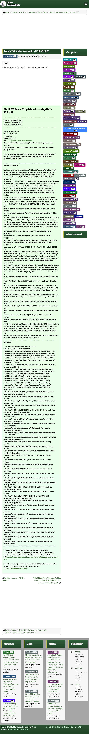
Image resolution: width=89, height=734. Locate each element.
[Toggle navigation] (85, 3)
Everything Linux (72, 94)
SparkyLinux (70, 213)
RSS (76, 727)
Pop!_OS (80, 175)
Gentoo (70, 108)
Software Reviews (72, 209)
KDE (82, 121)
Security (70, 195)
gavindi (77, 652)
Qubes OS (70, 182)
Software (70, 206)
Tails (79, 216)
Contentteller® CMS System (19, 729)
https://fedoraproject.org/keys (17, 568)
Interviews (70, 121)
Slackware (70, 202)
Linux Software (72, 151)
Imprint (48, 727)
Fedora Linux (11, 56)
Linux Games (71, 134)
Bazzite (69, 77)
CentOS (70, 80)
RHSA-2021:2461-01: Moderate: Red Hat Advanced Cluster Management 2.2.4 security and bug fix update (47, 580)
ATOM (80, 727)
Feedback (70, 101)
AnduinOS (70, 70)
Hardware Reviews (72, 118)
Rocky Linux (71, 192)
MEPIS (69, 165)
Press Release (71, 178)
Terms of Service (57, 727)
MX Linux (80, 165)
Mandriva (70, 158)
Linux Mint (70, 141)
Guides (81, 111)
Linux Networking (72, 144)
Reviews (70, 189)
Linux (69, 125)
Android (69, 66)
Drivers (69, 90)
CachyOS (80, 77)
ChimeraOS (70, 84)
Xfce (81, 226)
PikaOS (69, 175)
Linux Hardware (72, 137)
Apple (53, 652)
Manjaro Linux (71, 161)
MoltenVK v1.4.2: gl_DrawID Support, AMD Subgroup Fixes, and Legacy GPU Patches (55, 708)
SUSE (69, 216)
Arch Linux (70, 73)
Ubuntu (69, 220)
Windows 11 (9, 676)
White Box (70, 226)
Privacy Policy (68, 727)
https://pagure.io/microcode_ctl (21, 141)
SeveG (77, 684)
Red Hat (70, 185)
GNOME (69, 111)
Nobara (69, 168)
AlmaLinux (70, 59)
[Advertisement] (44, 31)
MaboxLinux (70, 154)
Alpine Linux (70, 63)
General (70, 104)
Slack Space (71, 199)
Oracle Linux (71, 171)
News (5, 63)
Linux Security (71, 147)
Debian (69, 87)
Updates (70, 223)
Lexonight (78, 668)
